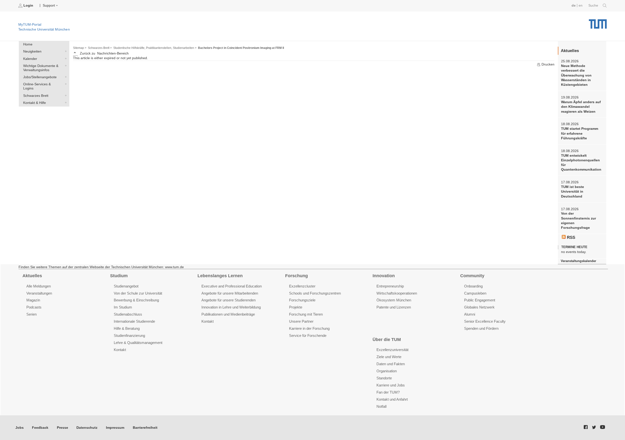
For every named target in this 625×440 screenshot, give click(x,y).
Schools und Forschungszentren (315, 293)
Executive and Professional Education (231, 286)
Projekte (295, 307)
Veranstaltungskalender (578, 261)
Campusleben (475, 293)
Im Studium (123, 307)
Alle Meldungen (38, 286)
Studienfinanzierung (129, 335)
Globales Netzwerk (479, 307)
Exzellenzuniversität (392, 350)
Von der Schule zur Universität (138, 293)
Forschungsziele (302, 300)
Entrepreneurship (390, 286)
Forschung (296, 275)
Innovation (384, 275)
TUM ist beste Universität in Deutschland (572, 191)
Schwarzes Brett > (100, 48)
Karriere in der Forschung (309, 328)
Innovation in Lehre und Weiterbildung (231, 307)
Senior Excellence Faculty (485, 321)
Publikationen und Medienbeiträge (228, 314)
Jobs (19, 427)
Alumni (469, 314)
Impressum (115, 427)
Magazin (33, 300)
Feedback (40, 427)
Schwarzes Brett (65, 95)
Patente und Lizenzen (393, 307)
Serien (31, 314)
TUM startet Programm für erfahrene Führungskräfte (579, 133)
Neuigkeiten (65, 51)
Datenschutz (86, 427)
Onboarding (473, 286)
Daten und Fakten (390, 364)
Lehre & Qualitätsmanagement (138, 343)
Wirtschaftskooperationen (396, 293)
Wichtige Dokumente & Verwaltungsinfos (65, 65)
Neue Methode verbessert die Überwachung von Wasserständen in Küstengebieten (576, 75)
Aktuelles (32, 275)
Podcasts (34, 307)
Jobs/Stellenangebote (65, 77)
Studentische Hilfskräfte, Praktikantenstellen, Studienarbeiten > (155, 48)
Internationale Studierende (134, 321)
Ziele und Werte (388, 357)
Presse (62, 427)
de (574, 5)
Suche (593, 5)
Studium (119, 275)
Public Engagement (479, 300)
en (581, 5)
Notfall (381, 406)
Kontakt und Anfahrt (392, 399)
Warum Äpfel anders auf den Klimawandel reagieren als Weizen (581, 106)
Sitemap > (79, 48)
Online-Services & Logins (65, 84)
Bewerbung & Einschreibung (136, 300)
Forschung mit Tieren (306, 314)
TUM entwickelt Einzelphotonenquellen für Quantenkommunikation (581, 163)
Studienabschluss (128, 314)
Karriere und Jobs (390, 385)
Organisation (386, 371)
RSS (570, 237)
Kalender (65, 58)
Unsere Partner (301, 321)
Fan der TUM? (388, 392)
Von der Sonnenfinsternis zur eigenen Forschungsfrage (578, 221)
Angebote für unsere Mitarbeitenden (229, 293)
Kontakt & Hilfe (65, 102)
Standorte (384, 378)
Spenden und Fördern (481, 328)
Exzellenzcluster (302, 286)
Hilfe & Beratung (127, 328)
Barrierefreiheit (145, 427)
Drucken (547, 64)
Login (28, 5)
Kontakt (120, 350)
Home (27, 44)
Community (472, 275)
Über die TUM (387, 339)
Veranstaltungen (39, 293)
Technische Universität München (598, 22)
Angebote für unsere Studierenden (228, 300)
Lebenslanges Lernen (220, 275)
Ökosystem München (393, 300)
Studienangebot (126, 286)
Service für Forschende (307, 335)
